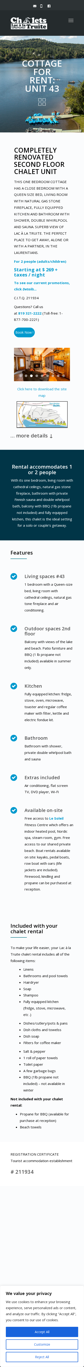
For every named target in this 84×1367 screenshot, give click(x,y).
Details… (30, 289)
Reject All (42, 1357)
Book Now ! (24, 332)
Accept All (42, 1332)
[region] (42, 1326)
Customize (42, 1344)
